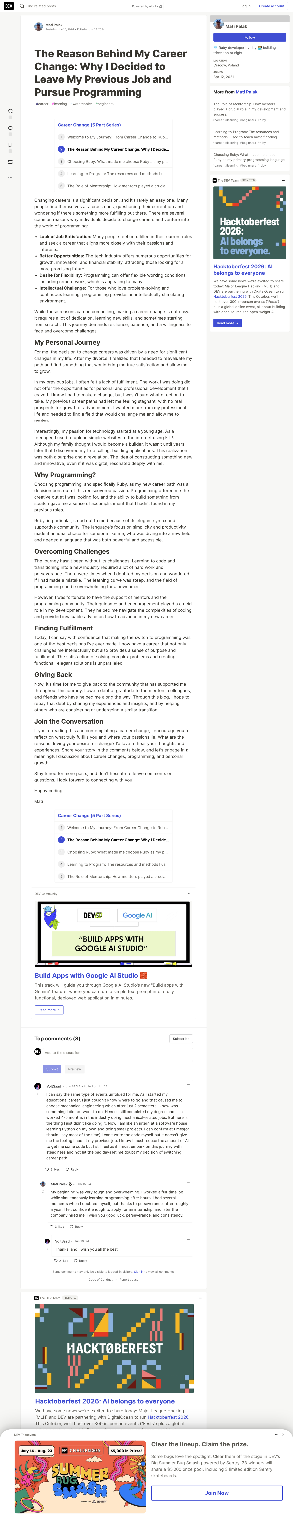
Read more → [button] (49, 1010)
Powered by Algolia (145, 6)
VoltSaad (54, 1086)
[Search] (22, 6)
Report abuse (128, 1279)
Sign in (138, 1271)
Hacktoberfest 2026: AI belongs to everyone (105, 1401)
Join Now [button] (217, 1493)
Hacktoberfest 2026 (168, 1417)
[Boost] (10, 162)
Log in (245, 6)
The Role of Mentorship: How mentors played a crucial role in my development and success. (249, 112)
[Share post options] (10, 177)
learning (59, 104)
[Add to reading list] (10, 147)
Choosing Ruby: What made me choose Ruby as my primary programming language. (249, 159)
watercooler (81, 104)
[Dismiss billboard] (283, 1434)
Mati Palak (53, 25)
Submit (52, 1069)
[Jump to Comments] (10, 130)
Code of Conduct (101, 1279)
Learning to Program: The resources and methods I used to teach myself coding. (246, 137)
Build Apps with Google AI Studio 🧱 (91, 975)
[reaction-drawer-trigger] (10, 113)
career (42, 104)
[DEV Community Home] (8, 6)
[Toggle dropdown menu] (189, 893)
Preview (74, 1069)
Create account (271, 6)
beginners (104, 104)
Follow (250, 37)
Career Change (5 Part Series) (89, 125)
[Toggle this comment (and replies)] (38, 1094)
